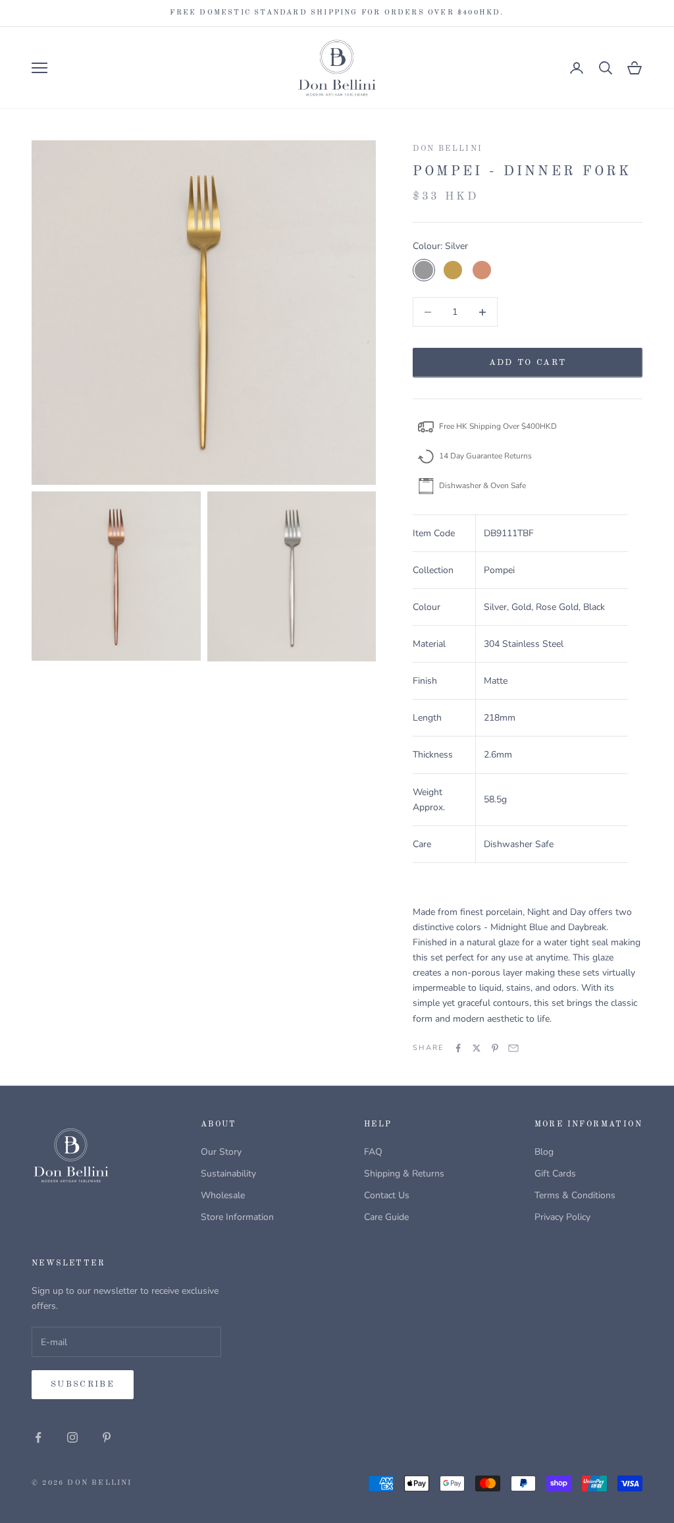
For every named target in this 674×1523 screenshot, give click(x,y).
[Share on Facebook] (458, 1048)
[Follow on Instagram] (72, 1437)
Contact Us (386, 1195)
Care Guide (386, 1217)
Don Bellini (447, 149)
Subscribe (83, 1384)
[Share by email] (513, 1048)
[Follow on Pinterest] (106, 1437)
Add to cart (528, 362)
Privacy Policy (562, 1217)
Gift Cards (555, 1173)
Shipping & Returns (404, 1173)
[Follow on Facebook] (38, 1437)
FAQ (373, 1152)
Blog (544, 1152)
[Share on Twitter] (476, 1048)
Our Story (221, 1152)
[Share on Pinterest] (495, 1048)
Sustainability (228, 1173)
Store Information (237, 1217)
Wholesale (223, 1195)
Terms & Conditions (574, 1195)
